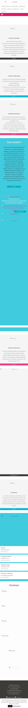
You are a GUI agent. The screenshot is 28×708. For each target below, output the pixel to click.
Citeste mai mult (16, 706)
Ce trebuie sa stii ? (5, 558)
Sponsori (9, 9)
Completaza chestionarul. (7, 575)
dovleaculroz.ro (14, 475)
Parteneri (4, 9)
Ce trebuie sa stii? (5, 549)
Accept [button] (10, 706)
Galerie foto (16, 9)
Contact (4, 11)
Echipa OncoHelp (6, 6)
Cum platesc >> (20, 211)
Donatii (21, 9)
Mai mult (14, 58)
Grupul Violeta (14, 6)
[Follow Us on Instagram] (18, 697)
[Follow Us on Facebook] (10, 697)
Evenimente (22, 6)
